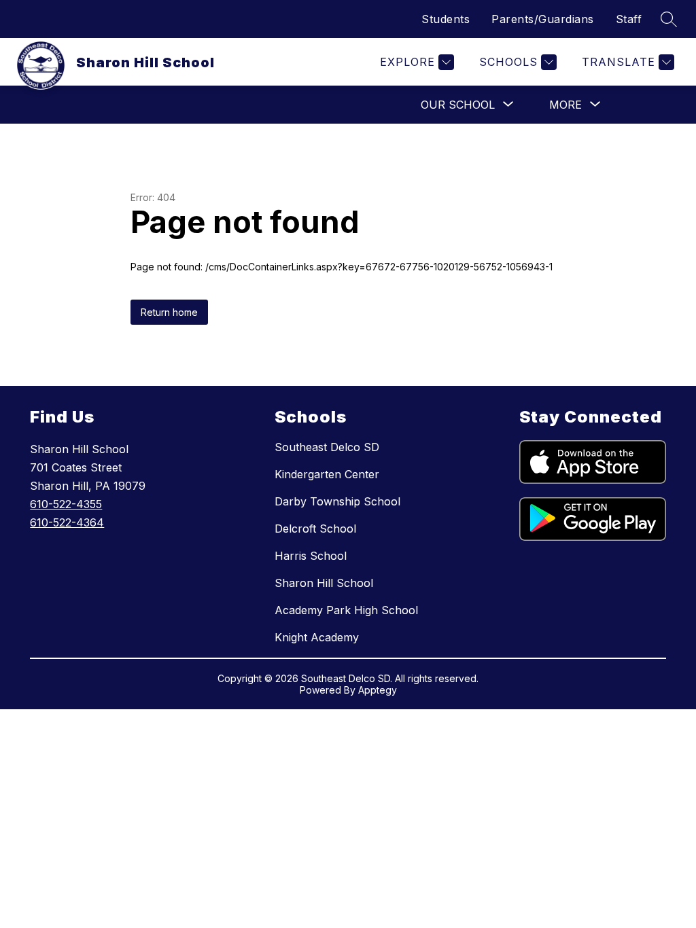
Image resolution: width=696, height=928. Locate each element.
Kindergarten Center (327, 474)
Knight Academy (317, 637)
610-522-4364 (67, 522)
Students (445, 19)
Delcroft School (315, 528)
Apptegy (377, 690)
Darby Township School (337, 501)
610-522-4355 (66, 504)
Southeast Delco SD (327, 447)
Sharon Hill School (324, 583)
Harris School (311, 556)
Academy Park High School (346, 610)
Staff (629, 19)
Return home (169, 312)
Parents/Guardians (542, 19)
